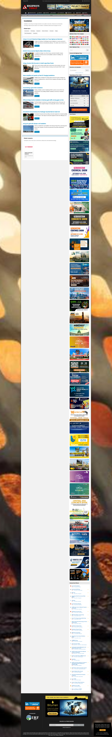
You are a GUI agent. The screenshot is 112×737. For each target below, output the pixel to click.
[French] (77, 38)
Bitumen (85, 12)
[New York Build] (79, 526)
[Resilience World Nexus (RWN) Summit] (79, 281)
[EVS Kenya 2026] (79, 477)
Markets (40, 12)
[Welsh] (86, 44)
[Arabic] (71, 36)
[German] (81, 38)
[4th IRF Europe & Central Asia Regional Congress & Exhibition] (79, 269)
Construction (27, 30)
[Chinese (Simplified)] (77, 36)
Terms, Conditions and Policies (57, 735)
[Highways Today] (31, 6)
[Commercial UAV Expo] (79, 122)
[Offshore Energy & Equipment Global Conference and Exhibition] (79, 428)
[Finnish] (75, 38)
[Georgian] (79, 38)
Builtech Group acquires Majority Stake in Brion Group (36, 51)
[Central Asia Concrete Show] (79, 501)
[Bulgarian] (75, 36)
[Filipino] (73, 38)
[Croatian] (79, 36)
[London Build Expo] (79, 452)
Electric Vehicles (45, 30)
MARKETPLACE (87, 15)
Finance (79, 12)
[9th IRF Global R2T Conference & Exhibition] (79, 379)
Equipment (54, 12)
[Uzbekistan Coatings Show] (79, 232)
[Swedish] (75, 44)
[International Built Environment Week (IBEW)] (79, 146)
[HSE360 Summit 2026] (79, 330)
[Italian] (75, 40)
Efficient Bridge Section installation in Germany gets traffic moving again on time (43, 100)
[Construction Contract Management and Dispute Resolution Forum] (79, 257)
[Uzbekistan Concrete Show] (79, 220)
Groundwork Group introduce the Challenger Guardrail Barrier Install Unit (41, 112)
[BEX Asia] (79, 134)
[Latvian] (83, 40)
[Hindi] (86, 38)
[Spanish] (71, 44)
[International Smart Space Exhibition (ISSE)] (79, 244)
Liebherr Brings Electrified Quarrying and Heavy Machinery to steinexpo (45, 15)
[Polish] (75, 42)
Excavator (51, 30)
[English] (88, 36)
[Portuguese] (77, 42)
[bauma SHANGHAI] (79, 440)
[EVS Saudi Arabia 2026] (79, 489)
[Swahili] (73, 44)
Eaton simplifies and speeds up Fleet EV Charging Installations (39, 75)
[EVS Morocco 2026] (79, 342)
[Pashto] (73, 42)
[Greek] (83, 38)
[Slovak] (86, 42)
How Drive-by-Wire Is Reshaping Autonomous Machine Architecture (68, 15)
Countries (47, 12)
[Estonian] (71, 38)
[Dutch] (86, 36)
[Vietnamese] (83, 44)
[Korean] (79, 40)
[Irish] (73, 40)
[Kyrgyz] (81, 40)
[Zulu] (88, 44)
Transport (69, 12)
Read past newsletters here (79, 72)
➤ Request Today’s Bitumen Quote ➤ (79, 109)
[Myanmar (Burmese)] (88, 40)
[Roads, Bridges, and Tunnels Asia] (79, 367)
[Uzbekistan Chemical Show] (79, 171)
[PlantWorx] (79, 575)
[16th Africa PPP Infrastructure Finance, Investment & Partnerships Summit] (79, 416)
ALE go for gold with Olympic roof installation (34, 123)
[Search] (87, 50)
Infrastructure (32, 12)
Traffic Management (28, 33)
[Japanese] (77, 40)
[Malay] (86, 40)
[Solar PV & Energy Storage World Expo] (79, 195)
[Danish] (83, 36)
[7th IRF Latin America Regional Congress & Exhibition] (79, 159)
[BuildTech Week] (79, 550)
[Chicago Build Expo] (79, 354)
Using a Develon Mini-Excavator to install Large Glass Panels (38, 63)
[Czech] (81, 36)
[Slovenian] (88, 42)
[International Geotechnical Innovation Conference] (79, 318)
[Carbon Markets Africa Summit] (79, 305)
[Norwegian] (71, 42)
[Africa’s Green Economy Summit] (79, 514)
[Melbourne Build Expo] (79, 465)
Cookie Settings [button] (100, 732)
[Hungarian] (88, 38)
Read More (106, 732)
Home (25, 13)
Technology (61, 12)
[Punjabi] (79, 42)
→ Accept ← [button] (102, 730)
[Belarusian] (73, 36)
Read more (36, 45)
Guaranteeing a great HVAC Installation (33, 88)
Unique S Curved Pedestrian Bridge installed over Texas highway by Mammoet (42, 39)
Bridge (56, 30)
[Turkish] (79, 44)
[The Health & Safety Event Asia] (79, 403)
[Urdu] (81, 44)
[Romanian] (81, 42)
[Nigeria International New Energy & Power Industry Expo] (79, 208)
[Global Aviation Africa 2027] (79, 538)
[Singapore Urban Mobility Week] (79, 391)
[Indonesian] (71, 40)
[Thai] (77, 44)
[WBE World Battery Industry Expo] (79, 183)
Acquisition (35, 33)
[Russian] (83, 42)
